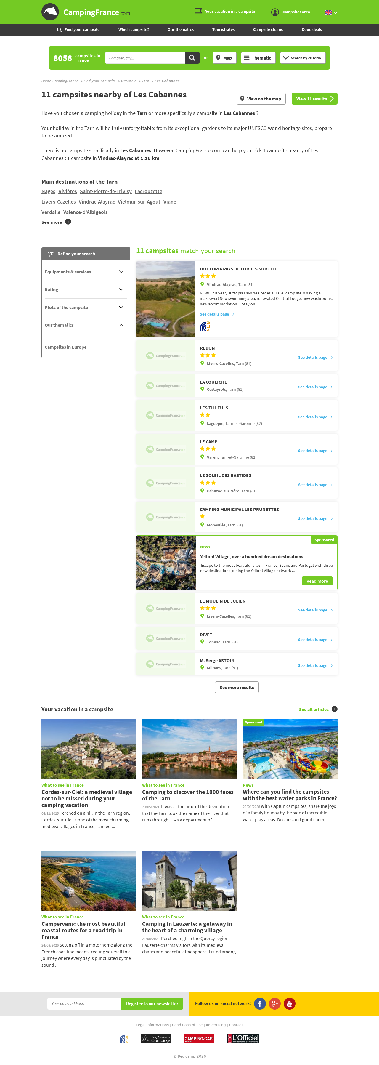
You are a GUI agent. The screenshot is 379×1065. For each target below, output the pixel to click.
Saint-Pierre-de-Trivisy (106, 191)
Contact (236, 1025)
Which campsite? (133, 29)
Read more (317, 581)
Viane (169, 201)
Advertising (216, 1025)
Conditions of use (187, 1025)
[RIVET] (165, 638)
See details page (214, 314)
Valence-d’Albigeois (85, 212)
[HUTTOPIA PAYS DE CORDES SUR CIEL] (165, 299)
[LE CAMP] (165, 449)
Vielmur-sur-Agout (139, 201)
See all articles (314, 709)
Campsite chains (268, 29)
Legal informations (152, 1025)
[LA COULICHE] (165, 385)
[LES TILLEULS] (165, 415)
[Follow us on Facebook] (260, 1004)
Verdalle (50, 212)
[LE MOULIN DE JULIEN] (165, 608)
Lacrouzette (148, 191)
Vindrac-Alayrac (97, 201)
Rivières (67, 191)
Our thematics (181, 29)
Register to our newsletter (152, 1004)
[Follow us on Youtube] (290, 1004)
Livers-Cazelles (58, 201)
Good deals (312, 29)
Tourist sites (223, 29)
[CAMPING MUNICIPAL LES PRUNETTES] (165, 517)
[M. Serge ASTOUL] (165, 664)
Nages (48, 191)
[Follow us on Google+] (275, 1004)
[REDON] (165, 355)
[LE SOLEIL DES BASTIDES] (165, 482)
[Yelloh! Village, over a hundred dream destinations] (166, 563)
